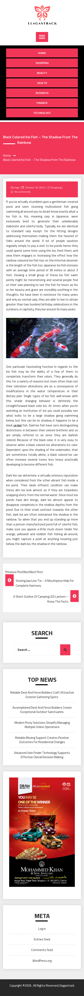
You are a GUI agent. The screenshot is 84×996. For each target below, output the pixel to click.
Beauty (42, 73)
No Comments (22, 192)
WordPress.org (42, 960)
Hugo (16, 187)
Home (42, 53)
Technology (42, 113)
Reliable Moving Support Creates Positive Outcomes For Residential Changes (42, 739)
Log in (42, 928)
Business (42, 93)
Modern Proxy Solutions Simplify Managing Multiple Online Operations (42, 724)
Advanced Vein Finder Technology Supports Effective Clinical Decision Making (42, 754)
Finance (42, 103)
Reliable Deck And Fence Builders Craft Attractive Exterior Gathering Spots (42, 694)
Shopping (42, 63)
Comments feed (42, 950)
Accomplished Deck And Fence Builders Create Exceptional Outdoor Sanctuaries (42, 709)
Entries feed (42, 939)
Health (42, 83)
